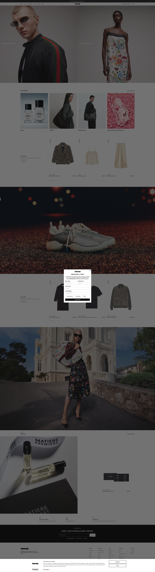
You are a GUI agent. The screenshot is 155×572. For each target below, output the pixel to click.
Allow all (117, 561)
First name (67, 281)
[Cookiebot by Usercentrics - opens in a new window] (35, 570)
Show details (46, 569)
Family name (81, 281)
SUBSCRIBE (77, 299)
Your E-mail (67, 286)
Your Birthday (68, 291)
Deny (117, 565)
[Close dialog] (90, 270)
